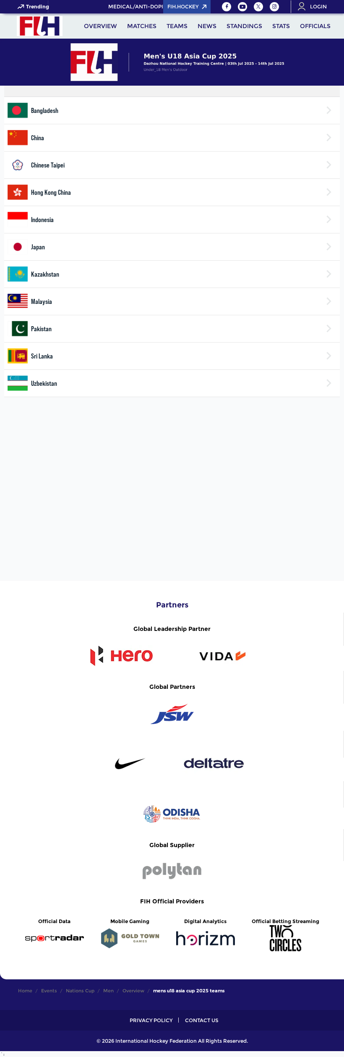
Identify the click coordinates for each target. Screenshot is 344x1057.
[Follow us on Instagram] (274, 6)
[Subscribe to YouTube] (242, 6)
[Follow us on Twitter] (258, 6)
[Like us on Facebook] (226, 6)
